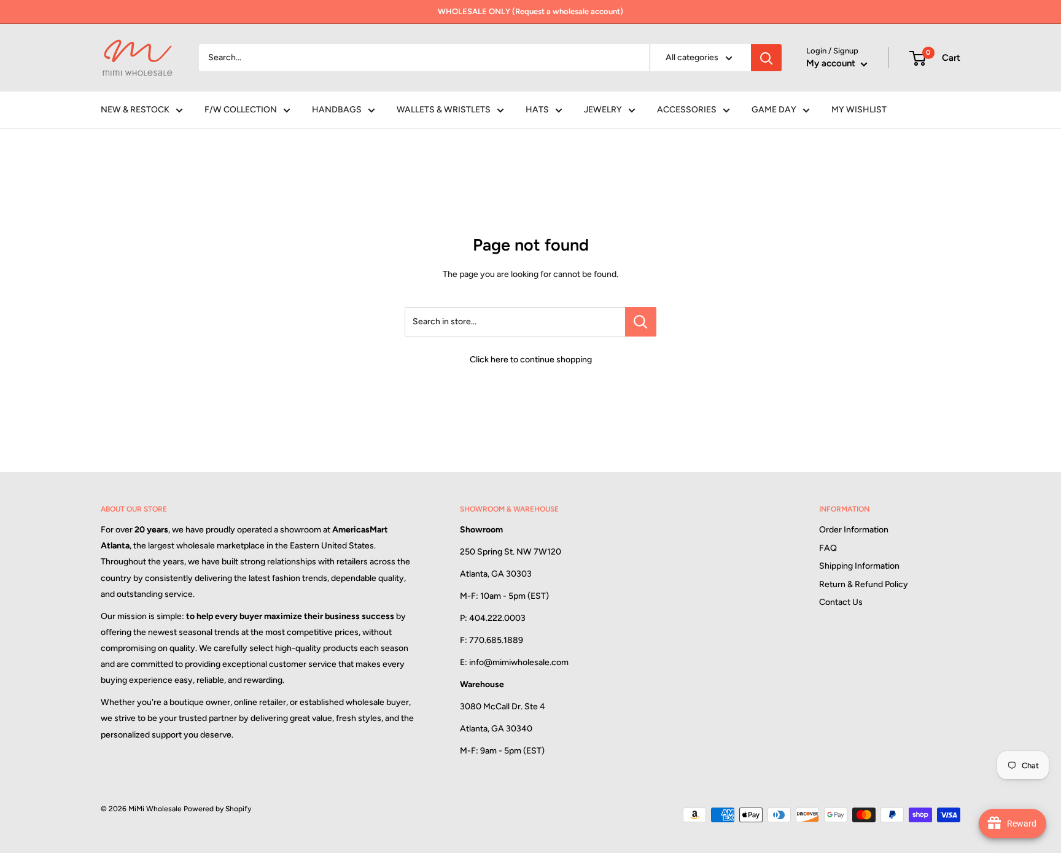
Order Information (853, 529)
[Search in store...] (640, 322)
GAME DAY (774, 109)
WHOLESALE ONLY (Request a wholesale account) (530, 11)
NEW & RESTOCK (135, 109)
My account (832, 63)
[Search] (766, 57)
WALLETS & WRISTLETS (444, 109)
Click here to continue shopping (531, 359)
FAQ (828, 548)
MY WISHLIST (859, 109)
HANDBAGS (337, 109)
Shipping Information (859, 566)
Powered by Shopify (217, 808)
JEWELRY (603, 109)
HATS (537, 109)
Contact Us (841, 602)
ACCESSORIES (687, 109)
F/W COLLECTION (240, 109)
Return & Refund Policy (863, 584)
